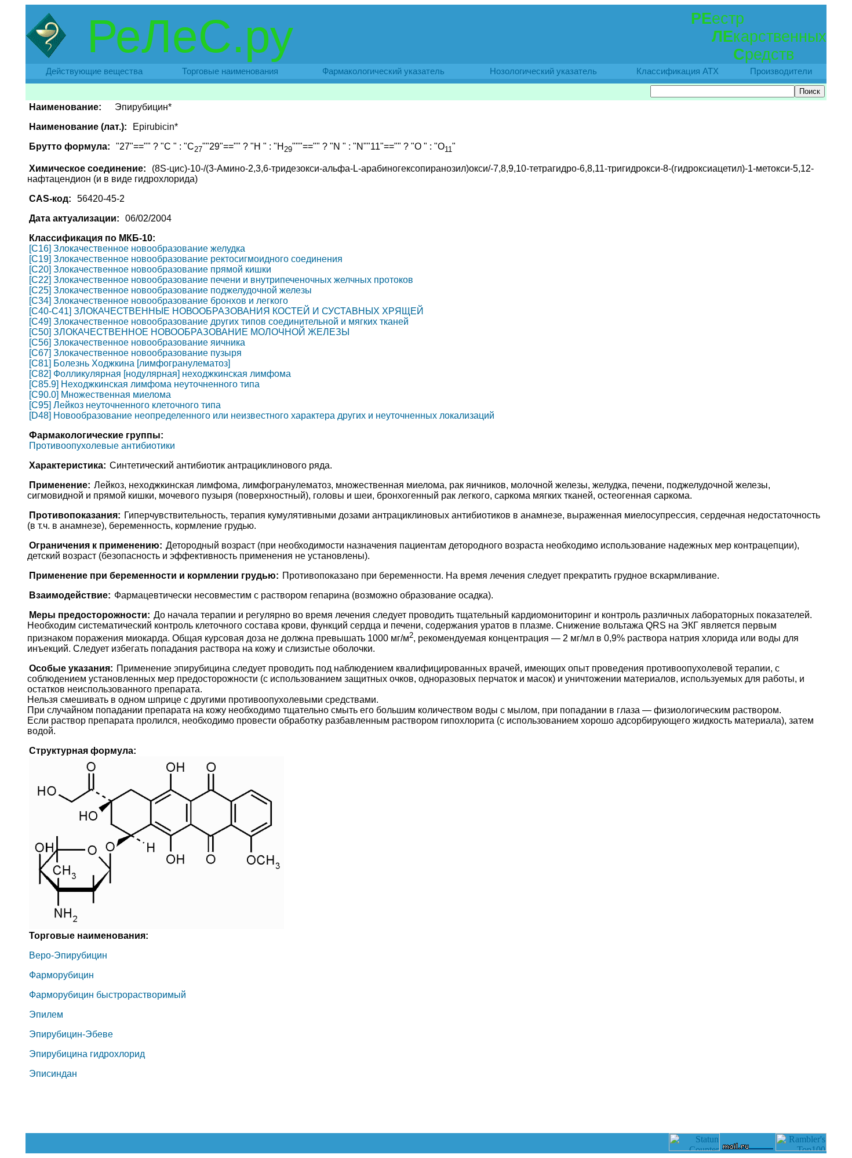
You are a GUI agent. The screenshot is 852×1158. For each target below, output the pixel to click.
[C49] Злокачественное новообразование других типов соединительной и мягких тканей (219, 321)
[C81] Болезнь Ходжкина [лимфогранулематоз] (129, 363)
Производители (781, 71)
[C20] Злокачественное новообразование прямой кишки (150, 269)
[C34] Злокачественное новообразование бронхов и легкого (158, 301)
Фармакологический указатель (383, 71)
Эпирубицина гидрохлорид (87, 1054)
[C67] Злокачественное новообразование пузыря (135, 353)
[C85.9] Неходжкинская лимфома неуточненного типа (144, 384)
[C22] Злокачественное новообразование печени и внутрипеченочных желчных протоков (221, 280)
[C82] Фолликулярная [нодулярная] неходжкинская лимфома (160, 374)
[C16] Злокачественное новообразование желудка (137, 248)
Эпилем (46, 1014)
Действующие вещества (94, 71)
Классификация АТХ (677, 71)
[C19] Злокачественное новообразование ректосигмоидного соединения (186, 259)
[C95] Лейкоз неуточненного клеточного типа (125, 405)
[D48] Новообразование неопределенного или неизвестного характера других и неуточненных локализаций (261, 415)
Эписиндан (53, 1074)
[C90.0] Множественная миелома (100, 395)
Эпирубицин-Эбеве (71, 1034)
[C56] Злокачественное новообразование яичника (137, 342)
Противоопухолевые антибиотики (102, 446)
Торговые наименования (230, 71)
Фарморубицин (61, 975)
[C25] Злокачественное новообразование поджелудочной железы (170, 290)
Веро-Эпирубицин (68, 955)
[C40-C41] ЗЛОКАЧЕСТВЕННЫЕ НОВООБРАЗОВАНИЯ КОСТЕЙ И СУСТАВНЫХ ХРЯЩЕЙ (226, 311)
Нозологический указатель (543, 71)
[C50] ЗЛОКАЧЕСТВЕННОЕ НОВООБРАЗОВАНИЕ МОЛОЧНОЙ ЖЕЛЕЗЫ (189, 332)
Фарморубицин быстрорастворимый (107, 995)
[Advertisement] (426, 1107)
